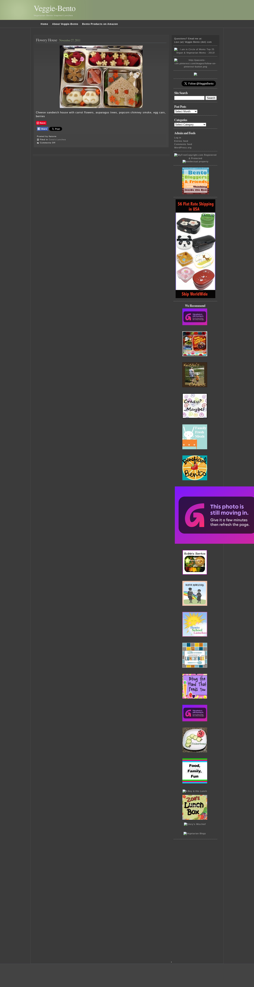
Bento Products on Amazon (100, 24)
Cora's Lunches (57, 139)
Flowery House (46, 39)
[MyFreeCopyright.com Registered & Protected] (195, 158)
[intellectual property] (196, 161)
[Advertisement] (196, 903)
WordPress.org (182, 147)
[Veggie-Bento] (195, 75)
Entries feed (181, 141)
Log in (177, 137)
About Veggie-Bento (65, 24)
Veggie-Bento (54, 8)
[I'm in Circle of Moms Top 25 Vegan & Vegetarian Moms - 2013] (195, 53)
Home (44, 24)
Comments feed (183, 144)
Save (43, 122)
